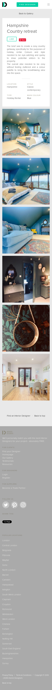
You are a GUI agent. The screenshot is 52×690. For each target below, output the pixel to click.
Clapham (6, 599)
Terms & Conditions (23, 675)
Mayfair (5, 560)
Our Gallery (7, 458)
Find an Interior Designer (18, 416)
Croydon (6, 604)
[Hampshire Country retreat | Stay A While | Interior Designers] (26, 230)
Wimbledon (7, 614)
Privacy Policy (7, 675)
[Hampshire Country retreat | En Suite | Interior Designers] (26, 279)
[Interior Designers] (5, 8)
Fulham (5, 629)
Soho (4, 565)
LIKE (12, 39)
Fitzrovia (6, 555)
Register (6, 477)
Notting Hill (7, 638)
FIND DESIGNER (27, 5)
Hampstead (7, 584)
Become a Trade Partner (14, 488)
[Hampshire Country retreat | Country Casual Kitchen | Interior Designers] (26, 377)
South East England (11, 648)
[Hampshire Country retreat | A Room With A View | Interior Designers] (26, 181)
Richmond (7, 609)
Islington (6, 589)
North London (8, 570)
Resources (7, 464)
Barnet (5, 575)
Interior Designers (15, 678)
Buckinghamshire (10, 653)
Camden (6, 579)
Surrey (5, 663)
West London (8, 619)
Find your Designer (11, 451)
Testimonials (8, 461)
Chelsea (6, 624)
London (6, 540)
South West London (11, 594)
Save (23, 40)
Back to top (39, 416)
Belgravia (6, 550)
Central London (9, 545)
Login (5, 474)
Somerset (7, 643)
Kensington (7, 634)
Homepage (7, 454)
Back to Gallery (26, 13)
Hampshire (7, 658)
